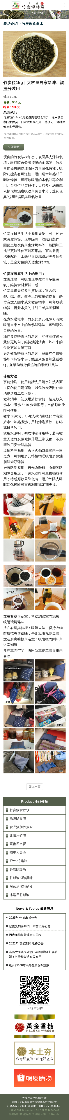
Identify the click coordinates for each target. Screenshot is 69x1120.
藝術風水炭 (18, 844)
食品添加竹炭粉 (21, 827)
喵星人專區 (18, 852)
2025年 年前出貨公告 (23, 917)
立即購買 (14, 146)
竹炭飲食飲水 (19, 810)
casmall (30, 1110)
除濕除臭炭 (18, 818)
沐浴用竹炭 (18, 835)
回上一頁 (34, 786)
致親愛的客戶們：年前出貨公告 (29, 926)
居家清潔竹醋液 (21, 886)
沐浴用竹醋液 (19, 895)
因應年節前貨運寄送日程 (25, 934)
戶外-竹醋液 (18, 861)
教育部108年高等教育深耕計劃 (29, 965)
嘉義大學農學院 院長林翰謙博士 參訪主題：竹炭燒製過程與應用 (35, 954)
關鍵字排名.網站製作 (21, 1114)
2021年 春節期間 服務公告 (26, 943)
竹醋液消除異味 (21, 878)
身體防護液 (18, 869)
